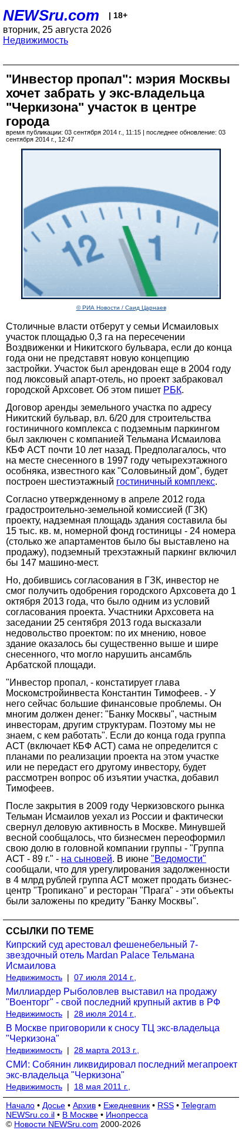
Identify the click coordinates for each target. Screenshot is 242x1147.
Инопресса (127, 1114)
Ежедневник (126, 1105)
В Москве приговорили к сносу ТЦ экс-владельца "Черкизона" (113, 1033)
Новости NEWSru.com (56, 1124)
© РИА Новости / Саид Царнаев (121, 307)
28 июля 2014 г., (105, 1013)
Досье (53, 1105)
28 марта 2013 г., (106, 1050)
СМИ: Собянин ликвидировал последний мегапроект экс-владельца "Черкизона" (121, 1069)
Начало (20, 1105)
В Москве (80, 1114)
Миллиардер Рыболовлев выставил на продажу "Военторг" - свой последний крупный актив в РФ (113, 997)
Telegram (199, 1105)
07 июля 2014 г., (105, 977)
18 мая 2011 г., (102, 1086)
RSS (165, 1105)
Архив (84, 1105)
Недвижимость (35, 40)
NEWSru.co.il (30, 1114)
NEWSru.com (51, 15)
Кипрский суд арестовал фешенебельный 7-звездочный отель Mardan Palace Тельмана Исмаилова (102, 955)
